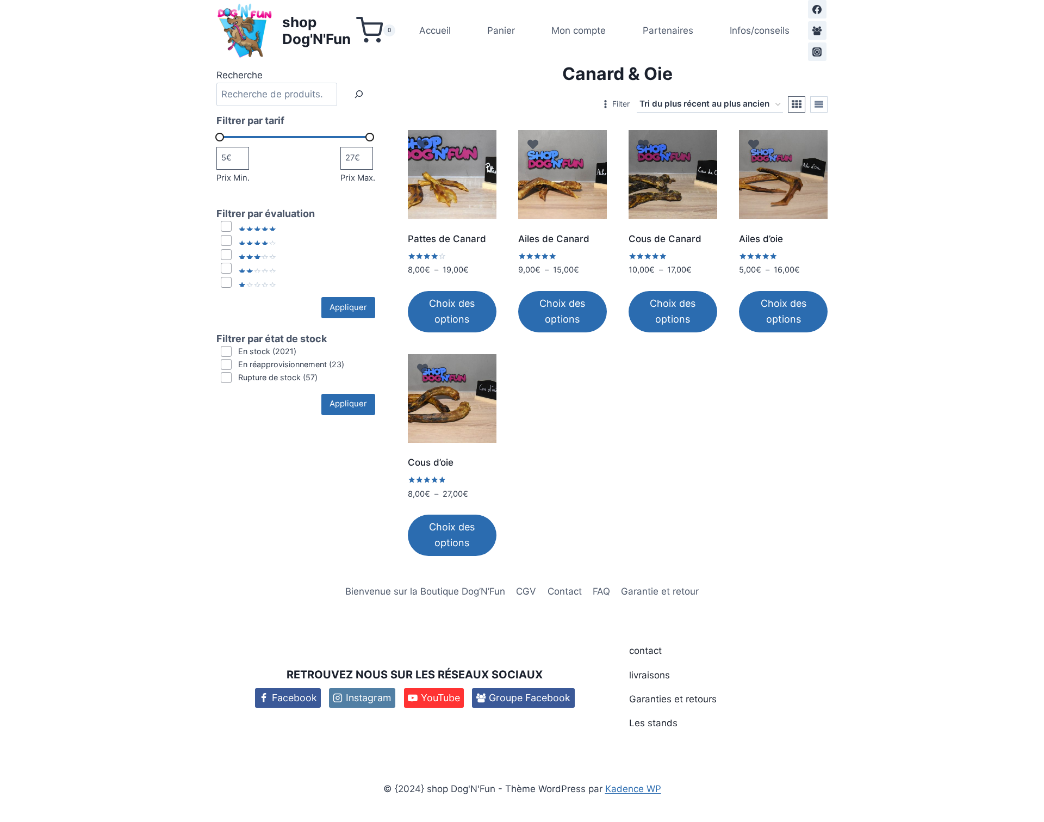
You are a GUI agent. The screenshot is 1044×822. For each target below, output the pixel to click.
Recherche (239, 75)
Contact (565, 591)
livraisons (649, 675)
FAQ (601, 591)
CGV (526, 591)
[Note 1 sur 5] (249, 283)
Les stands (653, 723)
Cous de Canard (665, 238)
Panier (501, 30)
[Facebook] (817, 9)
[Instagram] (817, 51)
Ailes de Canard (553, 238)
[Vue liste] (819, 104)
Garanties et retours (673, 699)
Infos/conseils (760, 30)
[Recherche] (359, 94)
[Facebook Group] (817, 30)
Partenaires (668, 30)
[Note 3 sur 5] (249, 255)
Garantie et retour (660, 591)
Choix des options (452, 311)
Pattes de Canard (447, 238)
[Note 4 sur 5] (249, 241)
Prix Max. (357, 178)
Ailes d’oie (761, 238)
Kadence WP (633, 788)
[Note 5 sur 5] (249, 227)
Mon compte (578, 30)
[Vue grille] (796, 104)
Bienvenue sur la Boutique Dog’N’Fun (425, 591)
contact (645, 650)
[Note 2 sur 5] (249, 269)
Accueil (435, 30)
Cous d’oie (430, 462)
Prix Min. (233, 178)
